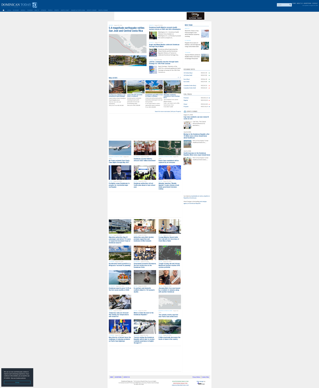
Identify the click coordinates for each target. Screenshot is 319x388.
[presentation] (178, 77)
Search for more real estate (162, 111)
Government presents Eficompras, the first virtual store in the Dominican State (145, 265)
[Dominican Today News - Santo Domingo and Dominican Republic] (19, 5)
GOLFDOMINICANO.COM (180, 381)
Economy (16, 10)
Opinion (43, 10)
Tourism (29, 10)
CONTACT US (126, 377)
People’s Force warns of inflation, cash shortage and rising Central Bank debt (192, 44)
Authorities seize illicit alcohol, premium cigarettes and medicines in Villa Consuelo (144, 239)
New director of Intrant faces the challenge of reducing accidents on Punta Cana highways (120, 339)
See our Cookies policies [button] (18, 378)
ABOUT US (300, 3)
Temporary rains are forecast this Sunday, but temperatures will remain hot (119, 314)
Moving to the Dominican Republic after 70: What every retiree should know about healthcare (197, 136)
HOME (294, 3)
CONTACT (315, 3)
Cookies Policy (205, 377)
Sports (56, 10)
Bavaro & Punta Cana (78, 10)
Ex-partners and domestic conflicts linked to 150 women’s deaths (144, 290)
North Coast (65, 10)
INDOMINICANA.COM (180, 383)
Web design (200, 381)
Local (9, 10)
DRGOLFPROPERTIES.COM (180, 385)
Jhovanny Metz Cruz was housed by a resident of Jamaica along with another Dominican (169, 290)
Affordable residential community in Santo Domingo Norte (153, 96)
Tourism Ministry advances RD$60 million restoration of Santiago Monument (192, 56)
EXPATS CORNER (192, 111)
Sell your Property (176, 111)
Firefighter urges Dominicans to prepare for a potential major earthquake (119, 185)
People (50, 10)
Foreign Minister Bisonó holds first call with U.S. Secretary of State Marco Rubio (169, 239)
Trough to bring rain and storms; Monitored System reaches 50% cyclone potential (169, 265)
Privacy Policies (196, 377)
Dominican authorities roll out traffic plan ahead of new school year (144, 185)
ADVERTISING (307, 3)
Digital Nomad (103, 10)
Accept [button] (17, 382)
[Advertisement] (145, 16)
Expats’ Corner (91, 10)
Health (36, 10)
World (23, 10)
